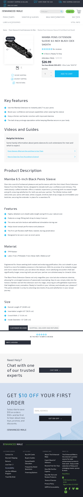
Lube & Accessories (11, 22)
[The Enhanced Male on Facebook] (69, 489)
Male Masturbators (55, 17)
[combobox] (52, 11)
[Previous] (7, 49)
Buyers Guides (30, 458)
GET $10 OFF (55, 418)
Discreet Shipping (11, 458)
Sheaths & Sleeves (30, 17)
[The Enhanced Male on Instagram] (65, 493)
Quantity (45, 68)
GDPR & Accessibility (52, 487)
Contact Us (9, 454)
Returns (8, 461)
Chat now (55, 370)
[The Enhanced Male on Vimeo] (73, 489)
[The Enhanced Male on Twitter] (65, 489)
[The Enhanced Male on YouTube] (77, 489)
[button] (47, 49)
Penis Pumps (8, 17)
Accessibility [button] (9, 468)
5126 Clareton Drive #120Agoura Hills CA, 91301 (70, 482)
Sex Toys (76, 17)
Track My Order (10, 477)
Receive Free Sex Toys (52, 466)
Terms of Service (50, 480)
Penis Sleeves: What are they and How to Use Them (25, 151)
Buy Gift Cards (30, 454)
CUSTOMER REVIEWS (18, 328)
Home (5, 30)
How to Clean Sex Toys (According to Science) (23, 157)
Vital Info (75, 22)
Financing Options (31, 472)
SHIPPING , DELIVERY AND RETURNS (44, 328)
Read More (66, 474)
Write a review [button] (12, 342)
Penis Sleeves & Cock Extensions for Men (22, 30)
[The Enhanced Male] (12, 11)
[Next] (29, 49)
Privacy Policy (49, 484)
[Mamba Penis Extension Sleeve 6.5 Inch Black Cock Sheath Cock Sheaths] (18, 49)
